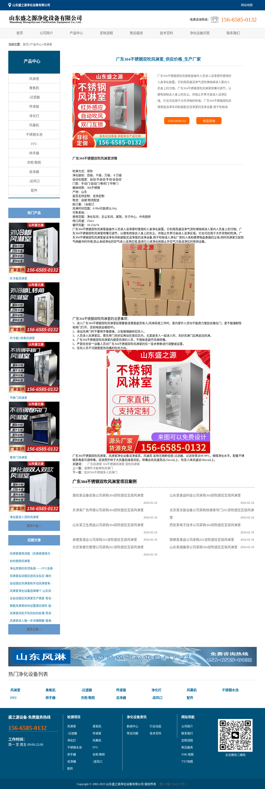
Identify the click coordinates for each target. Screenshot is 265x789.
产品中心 (76, 33)
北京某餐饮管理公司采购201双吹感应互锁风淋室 (108, 547)
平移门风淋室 (18, 397)
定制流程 (106, 33)
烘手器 (34, 153)
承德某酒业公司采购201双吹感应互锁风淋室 (105, 539)
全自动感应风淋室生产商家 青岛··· (32, 598)
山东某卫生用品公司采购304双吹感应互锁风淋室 (108, 525)
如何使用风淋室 (20, 561)
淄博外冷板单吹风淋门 (98, 468)
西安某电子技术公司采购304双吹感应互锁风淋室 (206, 525)
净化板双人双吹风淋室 (24, 517)
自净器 (34, 172)
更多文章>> (34, 629)
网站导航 (188, 717)
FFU (34, 144)
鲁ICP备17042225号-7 (173, 784)
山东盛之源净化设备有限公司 (31, 5)
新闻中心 (132, 726)
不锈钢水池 (34, 134)
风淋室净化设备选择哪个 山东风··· (32, 590)
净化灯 (34, 116)
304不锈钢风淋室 (113, 464)
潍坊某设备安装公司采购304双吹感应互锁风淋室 (108, 495)
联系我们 (233, 33)
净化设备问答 (200, 33)
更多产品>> (34, 525)
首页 (19, 33)
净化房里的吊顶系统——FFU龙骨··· (33, 568)
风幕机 (34, 125)
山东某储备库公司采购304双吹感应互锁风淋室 (204, 547)
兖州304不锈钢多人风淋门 (100, 472)
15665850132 (177, 121)
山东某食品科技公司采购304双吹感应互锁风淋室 (206, 495)
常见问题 (132, 733)
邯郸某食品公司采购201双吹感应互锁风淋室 (203, 539)
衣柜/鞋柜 (34, 162)
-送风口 (34, 181)
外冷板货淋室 (18, 278)
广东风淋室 (94, 464)
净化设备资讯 (137, 717)
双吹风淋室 (132, 464)
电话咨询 (209, 121)
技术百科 (166, 33)
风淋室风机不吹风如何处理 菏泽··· (32, 613)
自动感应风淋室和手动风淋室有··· (31, 583)
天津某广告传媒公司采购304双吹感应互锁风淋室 (108, 510)
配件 (34, 190)
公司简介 (46, 33)
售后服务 (136, 33)
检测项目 (74, 717)
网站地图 (247, 5)
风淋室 (47, 44)
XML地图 (187, 754)
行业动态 (155, 726)
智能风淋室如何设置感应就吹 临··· (32, 605)
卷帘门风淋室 (18, 457)
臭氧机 (34, 88)
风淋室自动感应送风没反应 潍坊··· (32, 576)
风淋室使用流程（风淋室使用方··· (31, 553)
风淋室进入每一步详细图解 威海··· (32, 620)
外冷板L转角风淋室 (22, 338)
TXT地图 (187, 761)
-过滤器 (34, 97)
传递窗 (34, 106)
